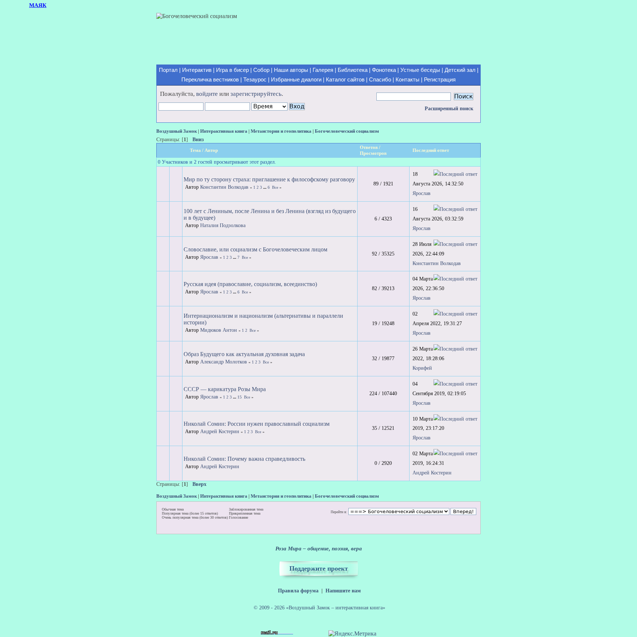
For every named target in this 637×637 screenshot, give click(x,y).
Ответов (369, 147)
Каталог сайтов (345, 80)
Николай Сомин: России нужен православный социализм (257, 424)
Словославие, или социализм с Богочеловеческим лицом (255, 249)
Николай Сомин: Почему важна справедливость (244, 459)
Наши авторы (291, 70)
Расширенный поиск (449, 108)
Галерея (323, 70)
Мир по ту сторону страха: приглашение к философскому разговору (269, 179)
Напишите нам (343, 591)
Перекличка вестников (210, 80)
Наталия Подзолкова (223, 225)
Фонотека (384, 70)
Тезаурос (255, 80)
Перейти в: (339, 512)
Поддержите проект (318, 568)
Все (275, 187)
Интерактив (197, 70)
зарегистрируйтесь (256, 93)
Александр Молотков (223, 362)
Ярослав (422, 193)
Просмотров (373, 153)
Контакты (408, 80)
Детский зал (460, 70)
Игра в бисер (232, 70)
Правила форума (298, 591)
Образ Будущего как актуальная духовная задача (244, 354)
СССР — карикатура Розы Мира (225, 389)
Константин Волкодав (224, 187)
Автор (211, 150)
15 (239, 397)
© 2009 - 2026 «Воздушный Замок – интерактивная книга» (319, 607)
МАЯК (37, 5)
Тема (195, 150)
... (265, 187)
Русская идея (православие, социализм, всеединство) (250, 284)
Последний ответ (431, 150)
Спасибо (380, 80)
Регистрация (440, 80)
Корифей (422, 368)
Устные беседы (420, 70)
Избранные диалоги (296, 80)
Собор (261, 70)
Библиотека (353, 70)
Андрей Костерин (219, 431)
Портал (168, 70)
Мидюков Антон (218, 330)
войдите (207, 93)
